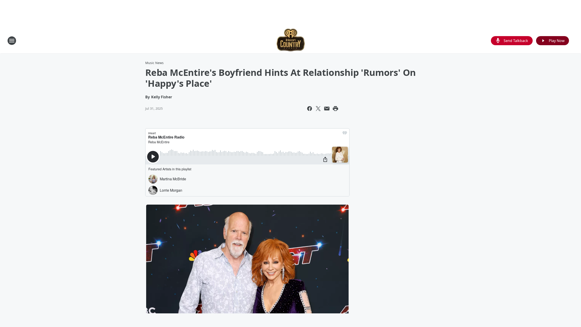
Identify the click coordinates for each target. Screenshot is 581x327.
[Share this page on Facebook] (309, 108)
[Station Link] (290, 40)
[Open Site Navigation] (11, 40)
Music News (154, 63)
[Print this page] (335, 108)
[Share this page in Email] (327, 108)
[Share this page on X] (318, 108)
